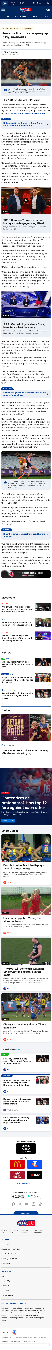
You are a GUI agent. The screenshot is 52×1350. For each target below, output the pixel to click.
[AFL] (4, 3)
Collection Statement (38, 1231)
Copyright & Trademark (11, 1341)
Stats (45, 16)
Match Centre (20, 16)
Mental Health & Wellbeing (11, 1249)
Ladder (35, 16)
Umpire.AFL (5, 1286)
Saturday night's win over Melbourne (26, 113)
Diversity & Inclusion (9, 1259)
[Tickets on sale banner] (26, 574)
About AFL (5, 1244)
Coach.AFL (5, 1281)
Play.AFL (4, 1276)
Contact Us (5, 1263)
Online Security (29, 1341)
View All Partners (24, 1184)
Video (6, 16)
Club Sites (37, 3)
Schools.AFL (6, 1291)
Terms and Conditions (22, 1338)
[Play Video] (26, 200)
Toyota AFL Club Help (9, 1254)
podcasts (11, 745)
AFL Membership (7, 1295)
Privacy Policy (25, 1231)
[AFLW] (13, 3)
